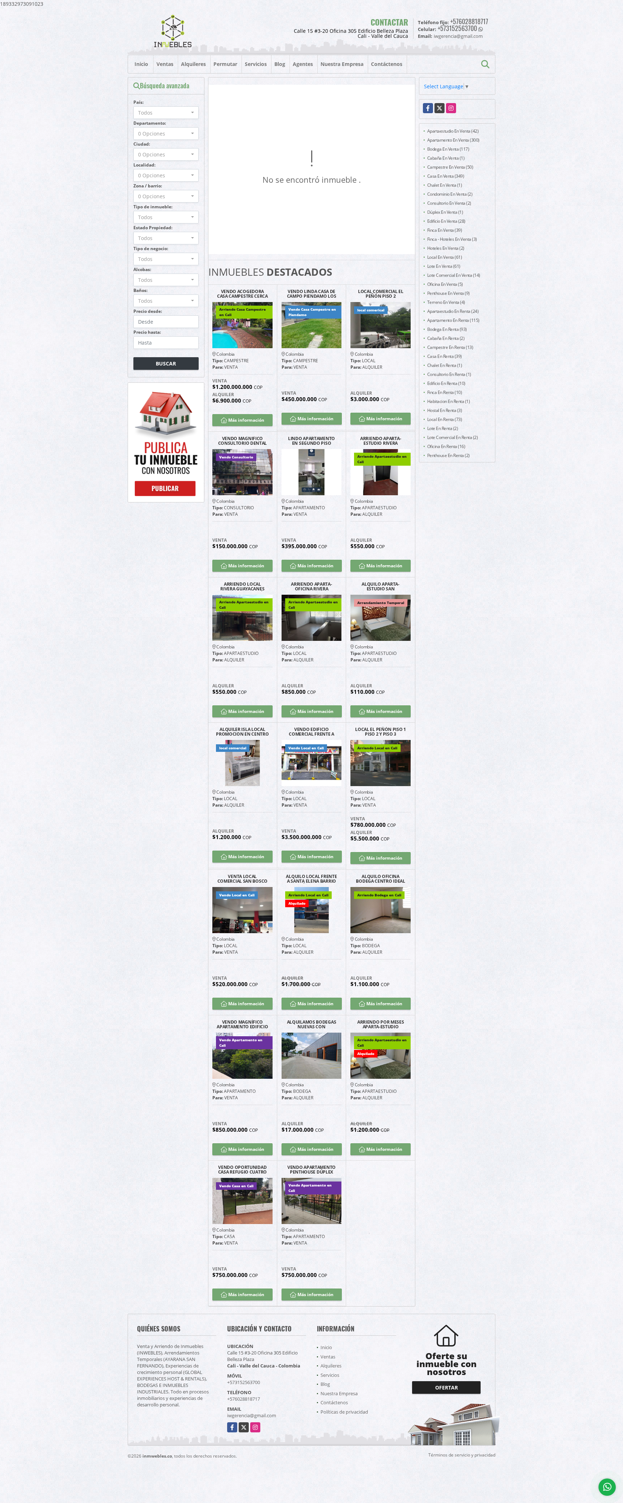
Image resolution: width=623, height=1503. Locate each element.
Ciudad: (141, 144)
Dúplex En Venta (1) (445, 212)
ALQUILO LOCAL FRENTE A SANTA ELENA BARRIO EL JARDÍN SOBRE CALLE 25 (311, 878)
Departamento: (149, 123)
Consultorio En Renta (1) (449, 374)
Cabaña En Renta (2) (446, 338)
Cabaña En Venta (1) (446, 158)
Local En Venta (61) (444, 257)
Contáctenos (386, 64)
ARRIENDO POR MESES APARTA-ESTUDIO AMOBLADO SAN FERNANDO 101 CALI (380, 1024)
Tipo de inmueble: (152, 207)
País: (138, 102)
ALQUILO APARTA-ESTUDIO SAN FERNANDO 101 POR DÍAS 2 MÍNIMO (380, 586)
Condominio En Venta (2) (450, 194)
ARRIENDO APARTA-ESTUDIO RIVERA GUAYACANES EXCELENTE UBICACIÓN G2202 (380, 440)
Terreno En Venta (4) (446, 302)
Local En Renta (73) (444, 419)
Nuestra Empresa (342, 64)
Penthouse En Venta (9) (448, 293)
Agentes (303, 64)
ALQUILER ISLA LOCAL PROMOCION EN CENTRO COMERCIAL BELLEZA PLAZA (242, 731)
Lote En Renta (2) (442, 428)
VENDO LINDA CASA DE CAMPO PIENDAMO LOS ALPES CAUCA (311, 293)
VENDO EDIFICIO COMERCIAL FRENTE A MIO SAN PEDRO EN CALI (311, 731)
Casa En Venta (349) (445, 176)
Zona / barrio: (147, 186)
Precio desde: (147, 311)
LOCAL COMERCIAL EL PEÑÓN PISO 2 (380, 293)
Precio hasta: (147, 332)
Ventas (164, 64)
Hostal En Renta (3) (444, 410)
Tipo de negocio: (150, 248)
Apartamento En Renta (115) (453, 320)
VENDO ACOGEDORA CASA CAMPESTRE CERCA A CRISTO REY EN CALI (242, 293)
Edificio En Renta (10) (446, 383)
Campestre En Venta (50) (450, 167)
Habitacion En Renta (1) (448, 401)
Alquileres (193, 64)
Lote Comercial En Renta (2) (452, 437)
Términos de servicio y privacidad (461, 1455)
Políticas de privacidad (344, 1412)
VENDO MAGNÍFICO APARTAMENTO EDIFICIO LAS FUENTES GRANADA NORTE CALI (242, 1024)
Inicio (141, 64)
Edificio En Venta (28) (446, 221)
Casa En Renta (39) (444, 356)
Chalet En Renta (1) (444, 365)
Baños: (140, 290)
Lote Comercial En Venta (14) (453, 275)
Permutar (225, 64)
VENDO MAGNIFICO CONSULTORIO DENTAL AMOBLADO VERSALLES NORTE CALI (242, 440)
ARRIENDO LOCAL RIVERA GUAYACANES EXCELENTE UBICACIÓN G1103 (242, 586)
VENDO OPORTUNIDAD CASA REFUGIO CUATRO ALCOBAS (242, 1169)
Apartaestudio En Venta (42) (453, 131)
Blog (279, 64)
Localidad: (144, 165)
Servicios (256, 64)
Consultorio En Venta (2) (449, 203)
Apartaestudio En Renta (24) (453, 311)
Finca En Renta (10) (444, 392)
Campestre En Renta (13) (450, 347)
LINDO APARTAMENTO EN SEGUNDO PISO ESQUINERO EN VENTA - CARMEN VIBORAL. (311, 440)
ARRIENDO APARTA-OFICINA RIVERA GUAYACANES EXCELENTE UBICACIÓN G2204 (311, 586)
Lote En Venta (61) (443, 266)
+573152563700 (457, 28)
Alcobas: (142, 269)
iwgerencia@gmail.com (251, 1415)
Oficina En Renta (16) (446, 446)
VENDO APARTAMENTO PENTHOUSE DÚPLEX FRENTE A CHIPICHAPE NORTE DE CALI (311, 1169)
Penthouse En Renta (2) (448, 455)
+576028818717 (469, 21)
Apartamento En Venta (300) (453, 140)
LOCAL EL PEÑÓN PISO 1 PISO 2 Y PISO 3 (380, 731)
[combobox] (166, 112)
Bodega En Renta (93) (447, 329)
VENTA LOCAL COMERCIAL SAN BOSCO (242, 878)
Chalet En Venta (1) (444, 185)
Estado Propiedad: (152, 228)
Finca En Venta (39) (444, 230)
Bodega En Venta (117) (448, 149)
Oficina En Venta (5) (445, 284)
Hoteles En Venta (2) (445, 248)
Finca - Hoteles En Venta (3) (452, 239)
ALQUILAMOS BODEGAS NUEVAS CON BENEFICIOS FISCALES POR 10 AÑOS (311, 1024)
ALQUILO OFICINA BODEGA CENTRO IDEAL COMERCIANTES (380, 878)
